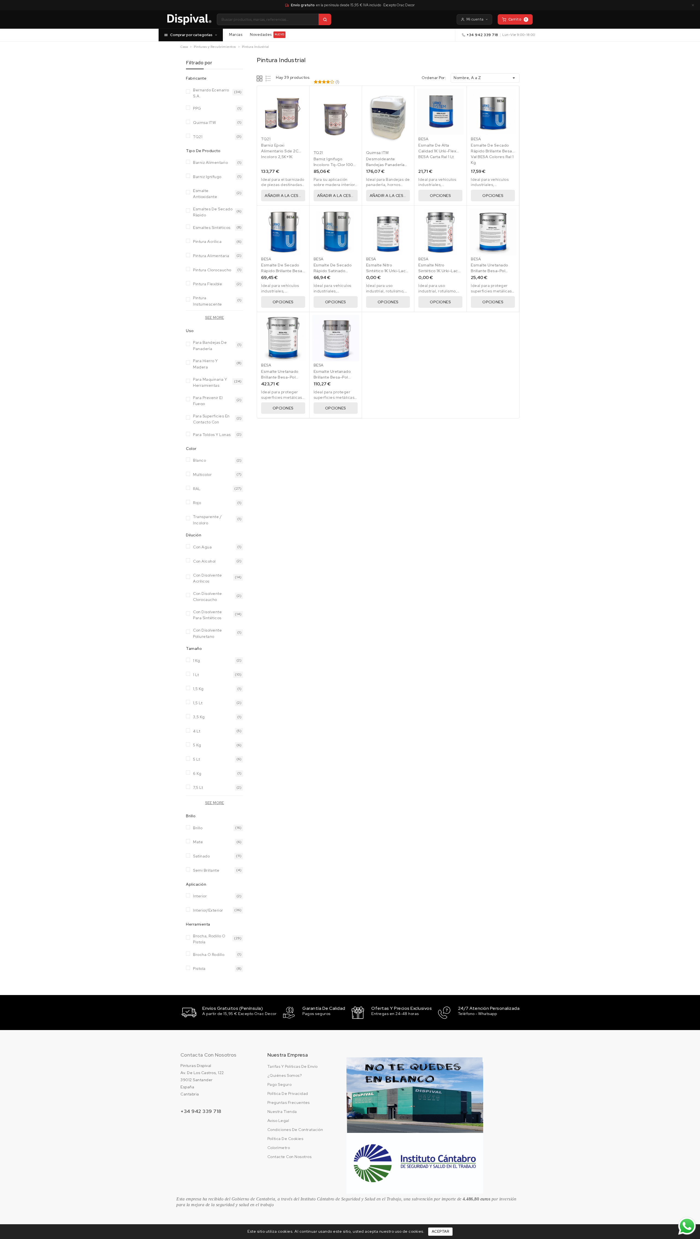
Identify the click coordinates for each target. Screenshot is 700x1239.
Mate (198, 841)
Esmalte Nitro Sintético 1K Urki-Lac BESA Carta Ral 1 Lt (386, 271)
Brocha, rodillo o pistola (209, 938)
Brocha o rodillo (208, 954)
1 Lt (196, 674)
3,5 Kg (199, 716)
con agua (202, 547)
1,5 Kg (198, 688)
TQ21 (197, 136)
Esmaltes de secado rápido (212, 212)
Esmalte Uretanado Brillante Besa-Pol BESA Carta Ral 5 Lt (332, 377)
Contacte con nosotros (289, 1156)
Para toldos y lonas (212, 434)
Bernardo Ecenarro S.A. (211, 93)
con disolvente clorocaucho (207, 596)
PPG (197, 108)
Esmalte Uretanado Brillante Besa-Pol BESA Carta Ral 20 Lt (281, 377)
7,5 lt (198, 787)
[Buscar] (325, 19)
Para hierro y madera (205, 363)
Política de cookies (285, 1138)
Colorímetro (278, 1147)
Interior (200, 896)
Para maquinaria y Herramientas (210, 382)
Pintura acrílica (207, 241)
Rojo (197, 502)
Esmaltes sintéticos (212, 227)
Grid (260, 78)
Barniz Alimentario (210, 162)
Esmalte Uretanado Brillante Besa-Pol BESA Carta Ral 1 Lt (489, 271)
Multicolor (202, 474)
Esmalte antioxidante (205, 193)
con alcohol (204, 561)
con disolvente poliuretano (207, 633)
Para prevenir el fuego (208, 400)
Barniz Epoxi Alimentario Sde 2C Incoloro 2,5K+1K (279, 151)
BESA (423, 138)
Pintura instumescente (207, 300)
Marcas (235, 34)
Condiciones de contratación (295, 1129)
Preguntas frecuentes (288, 1102)
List (268, 78)
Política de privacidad (287, 1093)
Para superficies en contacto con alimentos (211, 419)
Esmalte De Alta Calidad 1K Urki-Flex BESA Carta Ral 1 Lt (437, 151)
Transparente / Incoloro (207, 519)
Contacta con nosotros (208, 1055)
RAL (197, 488)
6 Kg (197, 773)
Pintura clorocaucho (212, 269)
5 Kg (197, 745)
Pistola (199, 968)
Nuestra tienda (282, 1111)
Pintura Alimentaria (211, 255)
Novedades (267, 34)
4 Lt (196, 731)
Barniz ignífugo (207, 176)
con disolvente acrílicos (207, 578)
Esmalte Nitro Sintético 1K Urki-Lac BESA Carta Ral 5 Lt (438, 271)
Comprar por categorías (191, 34)
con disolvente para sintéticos (207, 614)
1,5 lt (197, 702)
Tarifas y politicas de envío (292, 1066)
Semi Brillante (206, 870)
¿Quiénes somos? (284, 1075)
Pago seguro (279, 1084)
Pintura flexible (207, 283)
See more (214, 317)
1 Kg (196, 660)
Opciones (440, 195)
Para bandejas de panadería (210, 345)
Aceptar (440, 1231)
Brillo (197, 827)
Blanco (199, 460)
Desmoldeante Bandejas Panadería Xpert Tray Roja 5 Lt (385, 164)
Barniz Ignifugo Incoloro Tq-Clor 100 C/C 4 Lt (333, 164)
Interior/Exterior (208, 910)
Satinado (201, 856)
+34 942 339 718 (482, 35)
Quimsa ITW (204, 122)
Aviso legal (278, 1120)
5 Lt (196, 759)
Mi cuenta (474, 19)
